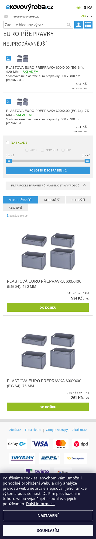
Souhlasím (48, 530)
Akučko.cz (79, 430)
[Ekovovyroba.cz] (24, 6)
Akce (34, 150)
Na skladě (19, 142)
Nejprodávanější (20, 200)
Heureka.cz (33, 430)
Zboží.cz (15, 430)
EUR (89, 16)
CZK (83, 16)
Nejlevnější (52, 200)
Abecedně (15, 207)
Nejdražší (78, 200)
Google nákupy (57, 430)
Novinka (52, 150)
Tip (68, 150)
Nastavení (48, 515)
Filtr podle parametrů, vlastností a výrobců (45, 185)
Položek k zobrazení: (48, 170)
